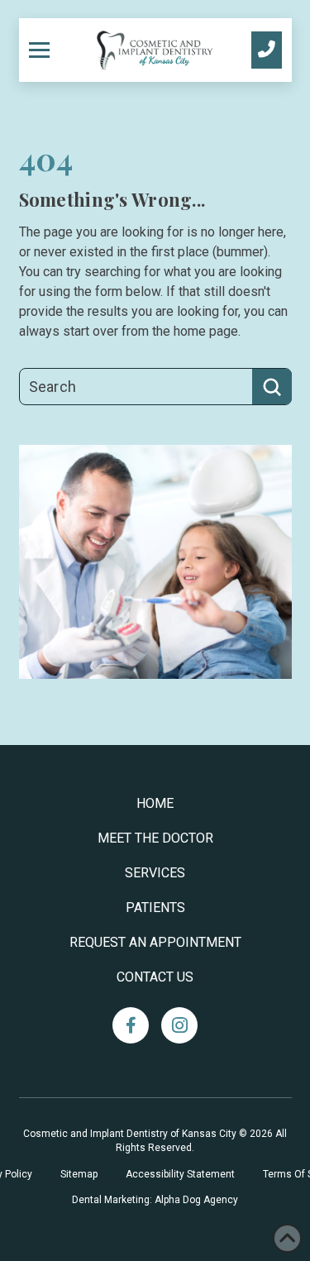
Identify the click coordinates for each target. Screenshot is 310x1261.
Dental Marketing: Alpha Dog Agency (155, 1200)
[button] (45, 49)
